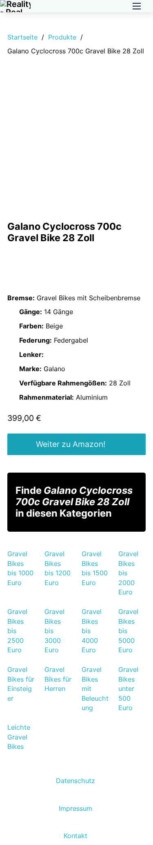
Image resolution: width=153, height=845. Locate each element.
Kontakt (75, 836)
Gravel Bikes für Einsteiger (20, 683)
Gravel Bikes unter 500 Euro (128, 688)
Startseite (22, 37)
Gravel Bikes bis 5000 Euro (128, 630)
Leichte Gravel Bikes (18, 736)
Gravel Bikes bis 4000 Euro (92, 630)
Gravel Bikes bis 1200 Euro (57, 568)
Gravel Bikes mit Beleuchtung (95, 688)
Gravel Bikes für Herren (57, 679)
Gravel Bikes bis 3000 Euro (54, 630)
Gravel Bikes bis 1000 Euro (20, 568)
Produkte (62, 37)
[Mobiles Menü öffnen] (137, 6)
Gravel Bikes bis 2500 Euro (17, 630)
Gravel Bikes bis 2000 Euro (128, 573)
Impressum (75, 808)
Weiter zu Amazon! (70, 444)
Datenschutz (75, 781)
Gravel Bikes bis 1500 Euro (95, 568)
